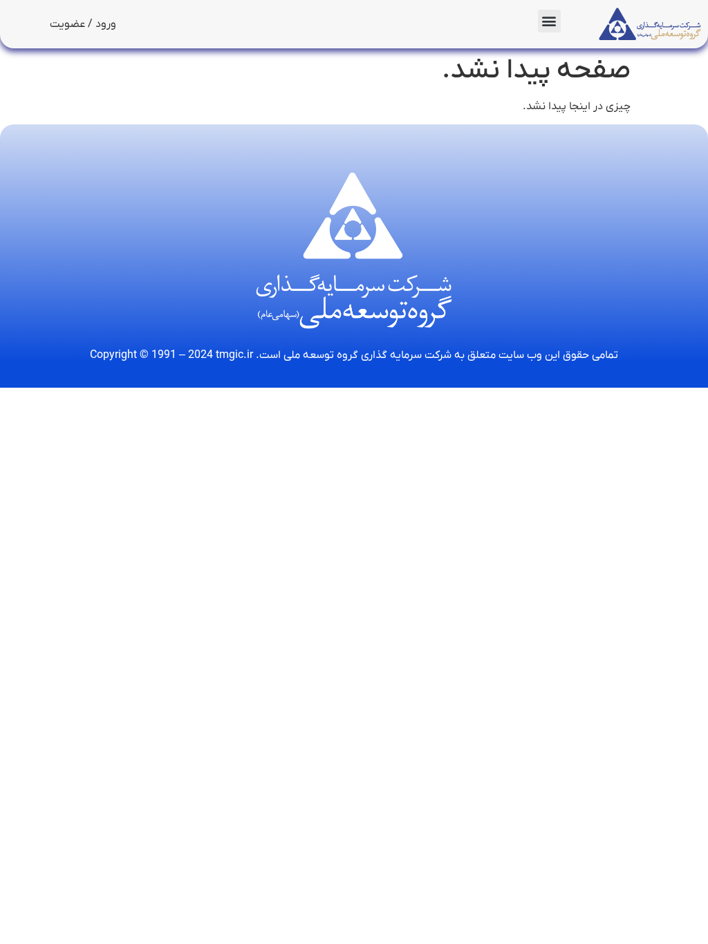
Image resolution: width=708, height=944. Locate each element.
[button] (549, 21)
